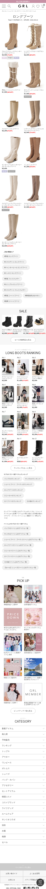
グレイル (4, 11)
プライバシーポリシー (15, 884)
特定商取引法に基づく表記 (29, 884)
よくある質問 (35, 873)
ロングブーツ (18, 11)
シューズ (10, 11)
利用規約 (6, 884)
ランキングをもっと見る (23, 468)
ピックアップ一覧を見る (23, 711)
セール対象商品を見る (23, 340)
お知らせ (11, 880)
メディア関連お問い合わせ (35, 880)
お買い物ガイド (11, 873)
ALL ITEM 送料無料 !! (23, 1)
